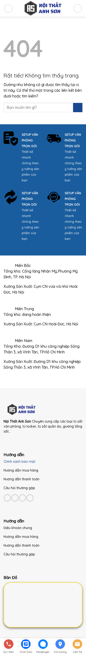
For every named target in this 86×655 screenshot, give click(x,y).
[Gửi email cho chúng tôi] (30, 497)
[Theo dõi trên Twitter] (22, 497)
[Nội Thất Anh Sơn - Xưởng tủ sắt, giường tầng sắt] (43, 8)
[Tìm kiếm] (78, 8)
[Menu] (8, 8)
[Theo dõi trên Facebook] (7, 497)
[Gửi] (77, 107)
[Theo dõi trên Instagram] (14, 497)
